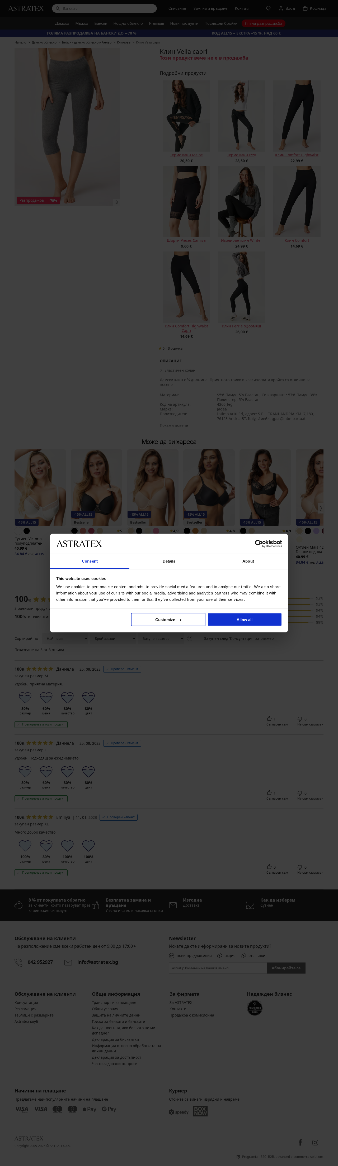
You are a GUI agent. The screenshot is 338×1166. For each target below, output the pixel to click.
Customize (165, 619)
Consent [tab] (90, 561)
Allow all (244, 619)
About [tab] (248, 561)
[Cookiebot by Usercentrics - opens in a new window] (259, 544)
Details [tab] (169, 561)
